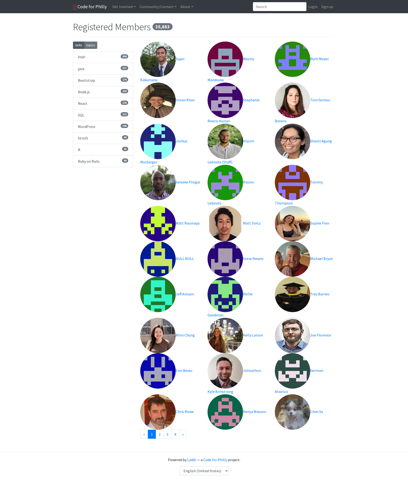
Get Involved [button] (122, 6)
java (102, 68)
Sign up (327, 6)
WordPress (102, 126)
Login (313, 6)
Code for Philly (91, 6)
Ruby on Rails (102, 161)
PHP (102, 57)
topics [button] (90, 45)
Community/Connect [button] (157, 6)
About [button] (185, 6)
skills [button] (78, 45)
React (102, 103)
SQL (102, 114)
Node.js (102, 91)
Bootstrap (102, 80)
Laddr (191, 459)
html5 (102, 138)
